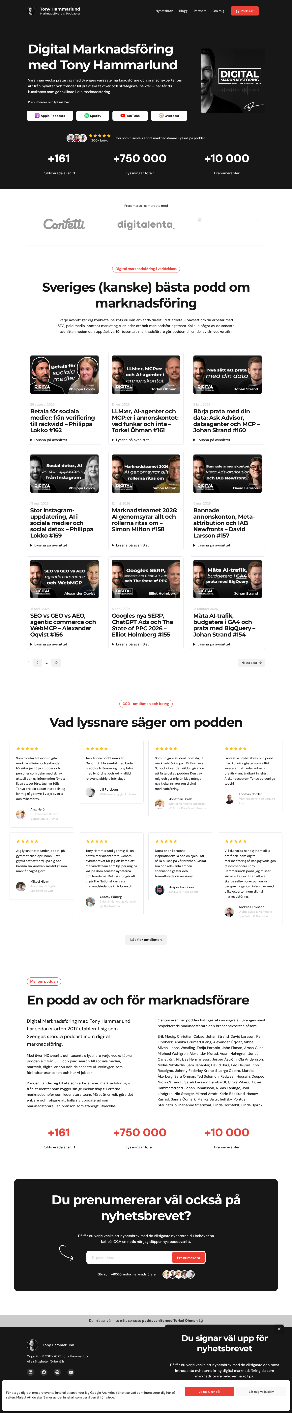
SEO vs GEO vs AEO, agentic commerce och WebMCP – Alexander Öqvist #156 (63, 625)
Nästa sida (252, 663)
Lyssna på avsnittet (50, 440)
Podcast (247, 11)
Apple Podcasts (53, 116)
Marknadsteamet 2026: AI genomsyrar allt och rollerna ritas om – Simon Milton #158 (145, 519)
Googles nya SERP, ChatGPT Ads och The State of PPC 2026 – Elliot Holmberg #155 (142, 625)
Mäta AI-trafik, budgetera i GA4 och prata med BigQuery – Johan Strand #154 (224, 625)
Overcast (172, 116)
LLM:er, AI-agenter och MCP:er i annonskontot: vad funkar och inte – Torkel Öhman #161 (145, 420)
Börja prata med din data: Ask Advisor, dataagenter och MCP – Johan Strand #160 (226, 420)
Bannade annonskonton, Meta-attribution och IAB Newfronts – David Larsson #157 (224, 523)
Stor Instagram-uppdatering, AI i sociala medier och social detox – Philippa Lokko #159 (61, 523)
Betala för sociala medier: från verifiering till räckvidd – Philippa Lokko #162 (62, 420)
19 (56, 663)
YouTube (133, 116)
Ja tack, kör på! (209, 1392)
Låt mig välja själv (261, 1392)
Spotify (95, 116)
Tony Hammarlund (60, 9)
